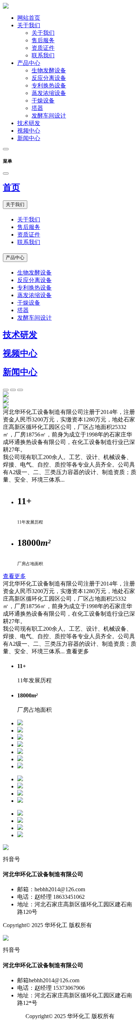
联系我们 (43, 55)
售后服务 (43, 40)
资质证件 (43, 48)
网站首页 (28, 18)
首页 (11, 187)
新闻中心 (28, 138)
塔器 (37, 108)
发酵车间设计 (49, 116)
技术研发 (28, 123)
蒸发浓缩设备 (49, 93)
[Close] (6, 173)
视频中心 (28, 131)
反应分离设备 (49, 78)
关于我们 (28, 25)
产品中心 (28, 63)
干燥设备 (43, 100)
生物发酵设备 (49, 70)
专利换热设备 (49, 85)
